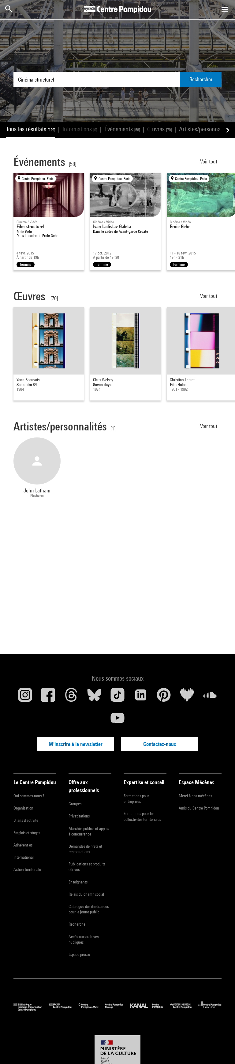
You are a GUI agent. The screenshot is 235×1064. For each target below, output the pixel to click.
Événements (122, 129)
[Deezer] (187, 697)
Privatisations (79, 816)
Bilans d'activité (25, 820)
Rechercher (200, 79)
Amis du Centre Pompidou (199, 808)
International (23, 857)
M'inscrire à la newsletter (76, 744)
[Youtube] (117, 720)
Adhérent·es (22, 845)
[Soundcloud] (210, 697)
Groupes (75, 803)
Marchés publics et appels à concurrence (89, 831)
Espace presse (79, 954)
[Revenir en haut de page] (220, 1049)
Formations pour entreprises (136, 798)
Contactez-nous (159, 744)
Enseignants (78, 881)
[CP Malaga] (117, 1009)
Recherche (77, 924)
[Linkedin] (140, 697)
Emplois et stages (26, 832)
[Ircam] (63, 1009)
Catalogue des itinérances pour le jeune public (89, 909)
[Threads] (71, 697)
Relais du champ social (86, 894)
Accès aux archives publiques (84, 939)
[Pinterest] (163, 697)
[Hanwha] (210, 1009)
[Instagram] (25, 697)
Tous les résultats (30, 129)
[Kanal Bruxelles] (150, 1009)
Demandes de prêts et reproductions (85, 849)
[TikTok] (117, 697)
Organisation (23, 808)
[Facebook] (48, 697)
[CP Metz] (91, 1009)
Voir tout (209, 161)
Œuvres (159, 129)
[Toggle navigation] (225, 9)
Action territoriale (27, 869)
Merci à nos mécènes (195, 795)
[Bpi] (31, 1009)
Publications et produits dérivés (87, 866)
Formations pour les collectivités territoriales (142, 816)
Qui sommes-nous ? (28, 795)
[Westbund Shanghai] (184, 1009)
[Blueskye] (94, 697)
